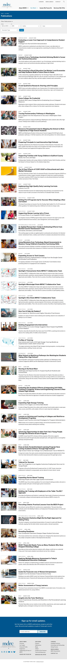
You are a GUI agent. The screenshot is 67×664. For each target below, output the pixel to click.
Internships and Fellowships (58, 645)
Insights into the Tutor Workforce (30, 598)
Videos (37, 648)
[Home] (8, 5)
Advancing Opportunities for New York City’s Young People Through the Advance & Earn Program (40, 432)
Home (2, 13)
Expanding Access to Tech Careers (31, 256)
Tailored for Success (26, 462)
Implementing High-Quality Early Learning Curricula (37, 186)
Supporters (22, 648)
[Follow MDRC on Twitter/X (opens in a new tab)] (2, 652)
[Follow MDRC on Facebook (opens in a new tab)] (4, 652)
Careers (41, 1)
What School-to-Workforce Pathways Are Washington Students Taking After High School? (42, 356)
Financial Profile (23, 647)
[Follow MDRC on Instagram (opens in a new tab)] (6, 652)
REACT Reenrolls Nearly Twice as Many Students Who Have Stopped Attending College (40, 546)
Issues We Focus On (46, 8)
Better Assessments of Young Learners (33, 585)
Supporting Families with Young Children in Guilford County (40, 156)
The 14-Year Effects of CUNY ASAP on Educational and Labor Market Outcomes (41, 170)
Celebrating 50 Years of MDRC (25, 651)
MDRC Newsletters (55, 651)
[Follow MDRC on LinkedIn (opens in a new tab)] (11, 652)
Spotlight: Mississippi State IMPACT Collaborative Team (39, 284)
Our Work (33, 8)
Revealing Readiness (26, 531)
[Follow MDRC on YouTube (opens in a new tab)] (9, 652)
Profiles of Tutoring (25, 340)
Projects (37, 643)
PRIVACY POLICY (40, 661)
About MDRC (23, 8)
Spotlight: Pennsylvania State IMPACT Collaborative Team (40, 271)
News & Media (49, 1)
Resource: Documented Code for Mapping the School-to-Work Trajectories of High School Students (41, 129)
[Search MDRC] (64, 2)
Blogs (36, 647)
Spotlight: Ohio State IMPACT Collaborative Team (37, 298)
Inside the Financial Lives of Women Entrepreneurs (37, 572)
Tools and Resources (40, 652)
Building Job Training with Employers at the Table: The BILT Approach (40, 492)
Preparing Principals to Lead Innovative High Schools (38, 142)
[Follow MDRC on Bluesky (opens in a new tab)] (14, 652)
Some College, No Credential (29, 98)
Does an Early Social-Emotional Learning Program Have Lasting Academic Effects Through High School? (39, 448)
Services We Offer (59, 8)
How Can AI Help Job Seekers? (29, 311)
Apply (21, 30)
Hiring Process (54, 647)
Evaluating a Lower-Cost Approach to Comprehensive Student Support (41, 41)
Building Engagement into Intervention (32, 325)
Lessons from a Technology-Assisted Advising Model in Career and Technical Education (41, 58)
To (11, 24)
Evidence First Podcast (41, 650)
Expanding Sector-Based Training (31, 477)
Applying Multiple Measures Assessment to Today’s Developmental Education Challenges (37, 559)
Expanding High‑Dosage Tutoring (31, 403)
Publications (38, 645)
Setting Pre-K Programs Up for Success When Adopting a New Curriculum (41, 200)
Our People (22, 645)
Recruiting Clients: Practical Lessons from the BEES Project (40, 504)
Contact (58, 1)
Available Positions (55, 643)
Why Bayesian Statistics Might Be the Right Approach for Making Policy (39, 519)
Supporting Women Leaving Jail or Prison (33, 213)
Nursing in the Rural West (28, 369)
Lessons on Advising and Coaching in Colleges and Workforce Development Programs (41, 417)
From (2, 24)
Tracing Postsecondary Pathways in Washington (36, 113)
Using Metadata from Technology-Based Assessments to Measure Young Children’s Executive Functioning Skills (39, 243)
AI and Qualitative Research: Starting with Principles (38, 86)
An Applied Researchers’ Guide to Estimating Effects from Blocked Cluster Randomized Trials (40, 227)
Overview (21, 643)
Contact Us (54, 653)
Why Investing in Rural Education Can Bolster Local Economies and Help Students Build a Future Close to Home (41, 71)
